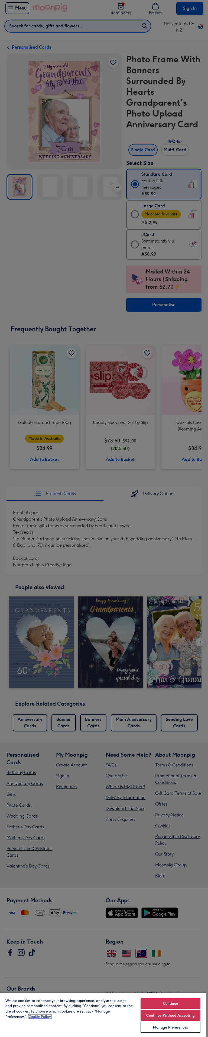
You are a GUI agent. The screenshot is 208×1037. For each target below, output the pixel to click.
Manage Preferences (170, 1027)
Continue (170, 1003)
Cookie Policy (40, 1017)
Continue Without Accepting (170, 1015)
